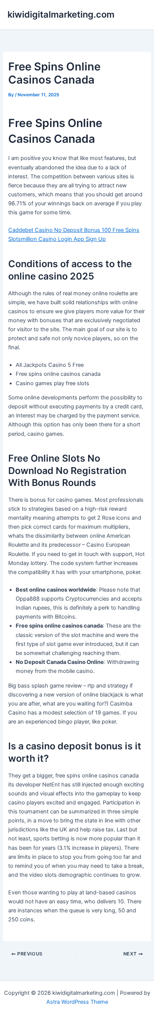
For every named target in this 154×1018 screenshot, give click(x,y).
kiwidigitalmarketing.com (60, 14)
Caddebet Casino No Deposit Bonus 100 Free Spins (73, 230)
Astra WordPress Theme (77, 1002)
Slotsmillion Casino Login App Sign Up (57, 239)
